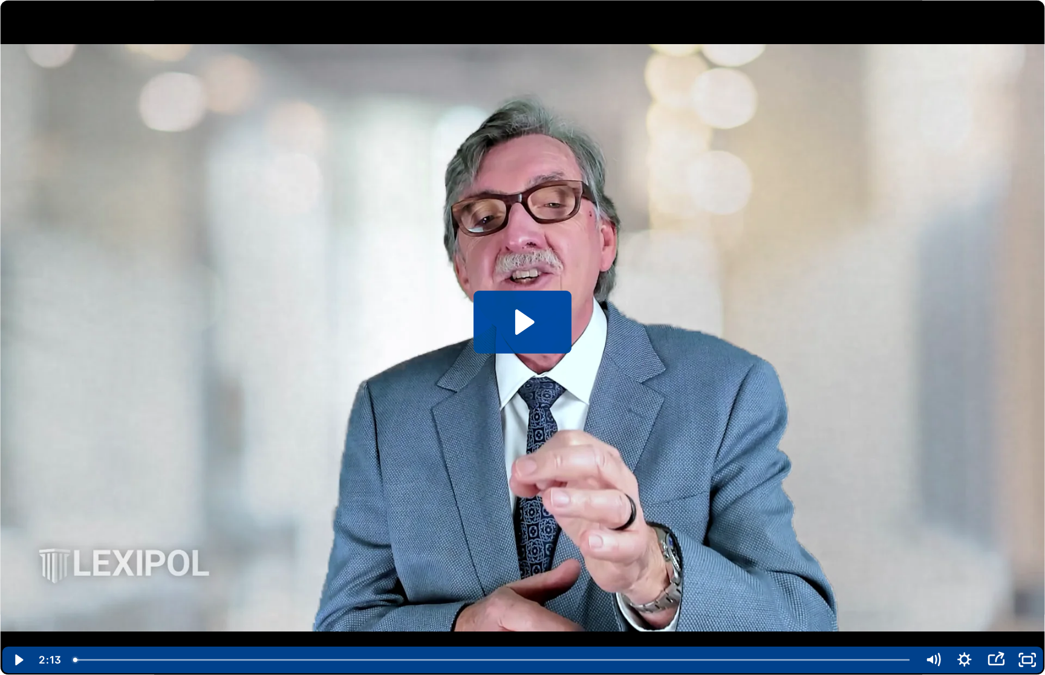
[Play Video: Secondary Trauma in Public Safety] (523, 322)
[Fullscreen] (1027, 660)
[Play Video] (17, 660)
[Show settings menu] (964, 660)
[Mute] (933, 660)
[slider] (492, 660)
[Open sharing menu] (996, 660)
